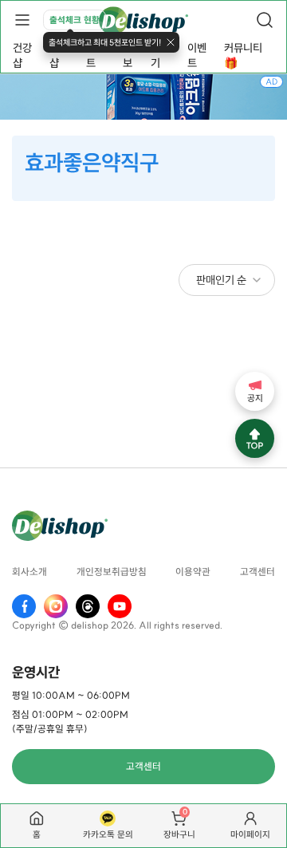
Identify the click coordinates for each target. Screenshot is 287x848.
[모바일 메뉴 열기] (22, 20)
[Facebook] (24, 606)
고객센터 (257, 572)
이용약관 (192, 572)
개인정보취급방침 (112, 572)
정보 (127, 55)
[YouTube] (120, 606)
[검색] (264, 20)
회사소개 (29, 572)
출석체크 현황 (74, 20)
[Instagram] (56, 606)
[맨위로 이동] (254, 438)
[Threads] (88, 606)
